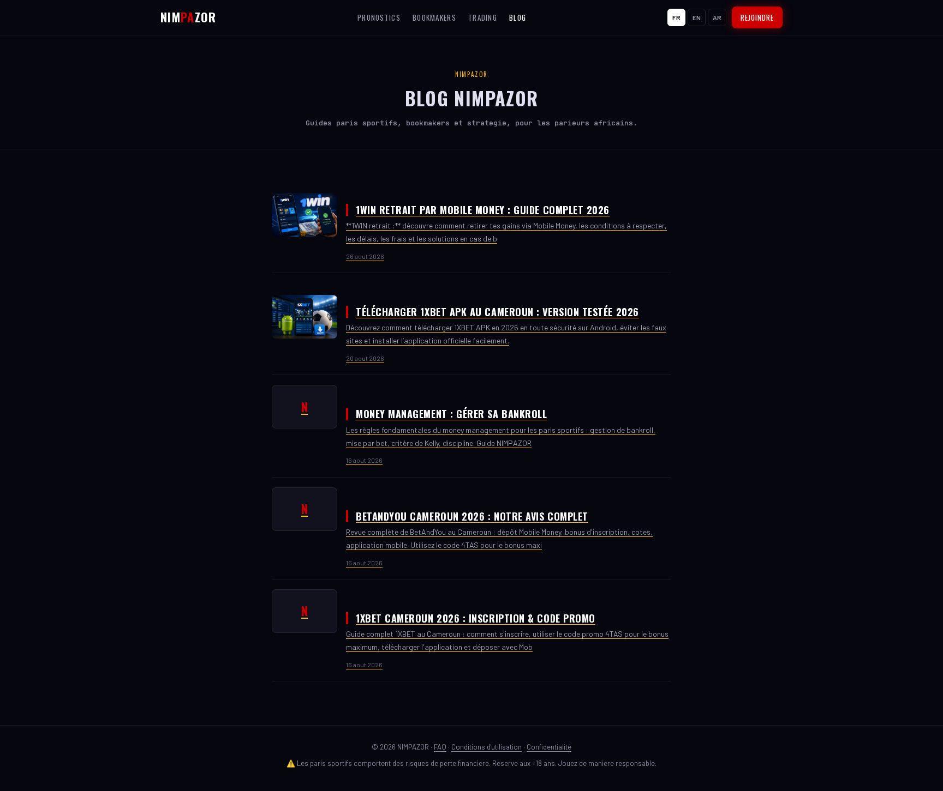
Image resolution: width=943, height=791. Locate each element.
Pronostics (379, 17)
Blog (517, 17)
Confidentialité (549, 746)
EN (697, 17)
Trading (482, 17)
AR (717, 17)
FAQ (440, 746)
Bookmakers (434, 17)
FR (676, 17)
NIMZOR (188, 17)
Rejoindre (757, 17)
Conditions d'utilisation (486, 746)
